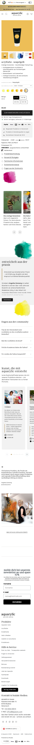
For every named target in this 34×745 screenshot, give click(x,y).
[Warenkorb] (31, 14)
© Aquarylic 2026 (6, 734)
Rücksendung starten (8, 667)
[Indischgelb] (21, 90)
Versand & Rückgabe (11, 157)
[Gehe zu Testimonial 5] (17, 454)
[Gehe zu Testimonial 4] (16, 454)
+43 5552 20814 (10, 709)
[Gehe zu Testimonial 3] (14, 454)
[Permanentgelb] (13, 90)
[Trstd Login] (31, 2)
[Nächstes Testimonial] (27, 454)
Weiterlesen (7, 299)
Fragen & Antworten (7, 653)
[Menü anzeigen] (2, 14)
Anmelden (17, 602)
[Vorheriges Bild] (14, 232)
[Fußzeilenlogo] (8, 615)
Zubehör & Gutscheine (8, 639)
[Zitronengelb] (8, 90)
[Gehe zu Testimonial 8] (22, 454)
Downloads (4, 678)
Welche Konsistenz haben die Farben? (14, 347)
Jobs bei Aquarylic (7, 671)
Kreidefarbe (5, 632)
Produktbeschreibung (12, 154)
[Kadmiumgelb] (17, 90)
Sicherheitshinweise (11, 165)
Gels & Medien (6, 635)
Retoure (4, 664)
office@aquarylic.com (14, 712)
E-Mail (5, 592)
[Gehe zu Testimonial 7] (21, 454)
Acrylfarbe (4, 628)
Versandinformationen (8, 660)
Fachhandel (5, 674)
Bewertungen (5, 681)
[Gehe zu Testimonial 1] (11, 454)
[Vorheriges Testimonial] (7, 454)
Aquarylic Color (6, 625)
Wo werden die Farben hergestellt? (13, 354)
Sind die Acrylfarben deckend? (11, 341)
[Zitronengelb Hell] (3, 90)
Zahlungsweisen (6, 657)
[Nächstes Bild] (20, 232)
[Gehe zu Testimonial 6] (19, 454)
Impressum (16, 734)
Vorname (7, 584)
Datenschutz (28, 734)
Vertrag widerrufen (10, 689)
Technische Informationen (13, 161)
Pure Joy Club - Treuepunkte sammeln (13, 650)
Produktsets (5, 642)
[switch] (30, 3)
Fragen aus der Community (13, 168)
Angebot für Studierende (9, 685)
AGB (22, 734)
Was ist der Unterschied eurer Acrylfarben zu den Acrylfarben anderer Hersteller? (14, 332)
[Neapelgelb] (26, 90)
